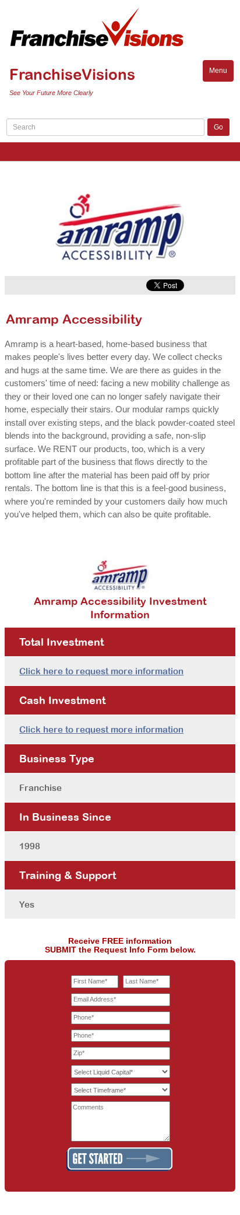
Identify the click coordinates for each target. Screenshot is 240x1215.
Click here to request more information (101, 671)
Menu (221, 74)
